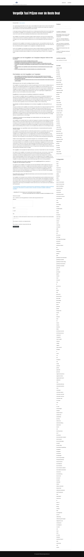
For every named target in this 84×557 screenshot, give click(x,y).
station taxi (58, 420)
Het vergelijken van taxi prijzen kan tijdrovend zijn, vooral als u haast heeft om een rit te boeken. (33, 76)
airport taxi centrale (60, 184)
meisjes (57, 343)
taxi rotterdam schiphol (60, 467)
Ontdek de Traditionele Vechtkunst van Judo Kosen (63, 52)
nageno (57, 345)
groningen (58, 271)
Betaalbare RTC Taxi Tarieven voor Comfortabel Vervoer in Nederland (27, 192)
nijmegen (58, 349)
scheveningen (59, 408)
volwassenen (58, 522)
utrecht (57, 514)
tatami (57, 427)
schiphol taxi (58, 414)
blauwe (57, 206)
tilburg (57, 506)
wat (57, 529)
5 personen (58, 167)
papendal (58, 369)
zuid (57, 545)
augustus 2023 (59, 141)
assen (57, 202)
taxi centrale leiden (60, 441)
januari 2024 (58, 131)
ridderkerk (58, 380)
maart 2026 (58, 78)
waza (57, 531)
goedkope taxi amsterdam (61, 257)
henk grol (58, 280)
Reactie (14, 199)
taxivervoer (58, 498)
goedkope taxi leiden (60, 265)
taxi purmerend (59, 461)
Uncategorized (59, 512)
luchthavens (51, 186)
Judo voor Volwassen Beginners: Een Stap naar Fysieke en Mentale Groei (62, 40)
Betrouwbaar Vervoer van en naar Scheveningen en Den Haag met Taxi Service (63, 35)
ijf (56, 284)
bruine (57, 212)
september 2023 (59, 139)
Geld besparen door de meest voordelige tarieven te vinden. (26, 60)
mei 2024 (58, 123)
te (56, 500)
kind (57, 314)
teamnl (57, 504)
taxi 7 (57, 433)
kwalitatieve (43, 186)
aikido (57, 178)
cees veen (58, 216)
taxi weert (58, 478)
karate (57, 312)
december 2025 (59, 84)
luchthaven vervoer (60, 331)
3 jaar (57, 163)
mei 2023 (58, 147)
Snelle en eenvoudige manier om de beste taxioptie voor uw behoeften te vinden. (30, 69)
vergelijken (15, 188)
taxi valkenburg (59, 473)
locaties (47, 186)
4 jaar (57, 165)
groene (57, 269)
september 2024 (59, 114)
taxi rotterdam (59, 465)
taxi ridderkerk (59, 463)
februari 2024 (59, 129)
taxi (57, 429)
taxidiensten (48, 187)
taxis (57, 494)
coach (57, 222)
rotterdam (58, 390)
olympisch (58, 359)
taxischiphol (58, 496)
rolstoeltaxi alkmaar (60, 384)
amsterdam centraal (60, 196)
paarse (57, 367)
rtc (57, 404)
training (57, 508)
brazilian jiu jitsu (59, 208)
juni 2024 (58, 121)
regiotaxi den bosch (60, 378)
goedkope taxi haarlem (60, 263)
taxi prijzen (35, 187)
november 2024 (59, 110)
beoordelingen (18, 186)
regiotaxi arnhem (59, 376)
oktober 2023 (58, 137)
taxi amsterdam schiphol (61, 437)
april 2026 (58, 76)
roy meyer (58, 400)
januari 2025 (58, 106)
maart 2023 (58, 151)
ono (57, 361)
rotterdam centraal (60, 394)
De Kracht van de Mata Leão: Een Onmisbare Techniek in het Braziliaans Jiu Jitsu (38, 193)
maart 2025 (58, 102)
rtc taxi (57, 406)
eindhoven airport (59, 245)
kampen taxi (58, 310)
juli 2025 (57, 94)
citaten (57, 220)
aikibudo (58, 176)
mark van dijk (58, 339)
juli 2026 (57, 70)
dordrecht (58, 241)
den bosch (58, 235)
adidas (57, 174)
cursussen (58, 227)
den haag (58, 237)
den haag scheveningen (61, 239)
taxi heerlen (58, 453)
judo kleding (58, 300)
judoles (57, 308)
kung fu (57, 325)
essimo (57, 249)
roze (57, 402)
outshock (58, 365)
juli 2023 (57, 143)
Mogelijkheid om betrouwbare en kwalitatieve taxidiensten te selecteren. (29, 62)
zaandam (58, 537)
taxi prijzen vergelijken (41, 187)
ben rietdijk (58, 204)
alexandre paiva (59, 188)
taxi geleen (58, 449)
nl (56, 351)
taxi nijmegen (58, 455)
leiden (57, 329)
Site (13, 213)
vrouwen (58, 527)
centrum (58, 218)
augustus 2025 (59, 92)
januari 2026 (58, 82)
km (57, 320)
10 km (57, 161)
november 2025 (59, 86)
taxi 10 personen (59, 431)
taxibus (57, 484)
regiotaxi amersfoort (60, 373)
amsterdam (58, 192)
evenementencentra (30, 186)
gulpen (57, 273)
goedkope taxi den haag (61, 261)
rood (57, 388)
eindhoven (58, 243)
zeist (57, 541)
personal (58, 371)
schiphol (58, 410)
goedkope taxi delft (60, 259)
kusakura (58, 327)
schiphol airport (59, 412)
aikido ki (57, 180)
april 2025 (58, 100)
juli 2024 (57, 119)
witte (57, 533)
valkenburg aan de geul (60, 518)
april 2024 (58, 125)
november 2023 (59, 135)
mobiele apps (15, 187)
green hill (58, 267)
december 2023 (59, 133)
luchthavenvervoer (60, 333)
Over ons (64, 2)
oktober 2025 (59, 88)
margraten (58, 337)
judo (57, 292)
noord (57, 353)
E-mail (14, 210)
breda (57, 210)
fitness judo (58, 251)
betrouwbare (23, 186)
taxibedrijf (58, 482)
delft (57, 229)
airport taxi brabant (60, 182)
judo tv (57, 304)
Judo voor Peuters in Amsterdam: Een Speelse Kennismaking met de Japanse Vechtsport (62, 44)
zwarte (57, 547)
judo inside (58, 298)
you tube (58, 535)
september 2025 (59, 90)
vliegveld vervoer (59, 520)
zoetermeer (58, 543)
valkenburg (58, 516)
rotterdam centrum (60, 396)
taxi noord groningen (60, 457)
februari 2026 (58, 80)
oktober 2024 (59, 112)
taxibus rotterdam (59, 486)
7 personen (58, 171)
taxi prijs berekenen (60, 459)
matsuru (58, 341)
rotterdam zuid (59, 398)
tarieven (30, 187)
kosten (57, 322)
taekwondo (58, 424)
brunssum (58, 214)
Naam (14, 207)
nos (57, 355)
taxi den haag (59, 445)
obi (57, 357)
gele (57, 255)
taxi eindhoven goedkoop (61, 447)
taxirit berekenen (59, 492)
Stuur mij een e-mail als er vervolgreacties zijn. (21, 221)
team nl (57, 502)
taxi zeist (58, 480)
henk (57, 278)
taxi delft (58, 443)
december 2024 (59, 108)
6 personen (58, 169)
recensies (27, 187)
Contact (69, 2)
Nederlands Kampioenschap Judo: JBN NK (62, 48)
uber (57, 510)
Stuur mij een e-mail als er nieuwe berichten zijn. (22, 224)
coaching (58, 225)
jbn (57, 288)
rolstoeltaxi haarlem (60, 386)
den (57, 233)
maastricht (58, 335)
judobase (58, 306)
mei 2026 (58, 74)
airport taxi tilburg (59, 186)
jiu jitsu (57, 290)
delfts (57, 231)
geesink (57, 253)
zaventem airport (59, 539)
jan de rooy (58, 286)
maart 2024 (58, 127)
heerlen (57, 276)
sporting (58, 418)
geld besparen (37, 186)
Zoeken (58, 24)
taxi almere (58, 435)
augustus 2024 (59, 117)
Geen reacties (22, 23)
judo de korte (58, 296)
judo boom (58, 294)
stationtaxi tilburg (59, 422)
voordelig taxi (58, 524)
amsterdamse (59, 198)
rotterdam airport (59, 392)
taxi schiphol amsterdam (61, 469)
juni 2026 (58, 72)
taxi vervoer (58, 475)
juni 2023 (58, 145)
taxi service (58, 471)
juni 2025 (58, 96)
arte (57, 200)
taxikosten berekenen (60, 490)
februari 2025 (58, 104)
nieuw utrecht (59, 347)
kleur (57, 318)
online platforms (21, 187)
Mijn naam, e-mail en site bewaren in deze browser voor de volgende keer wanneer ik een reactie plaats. (34, 216)
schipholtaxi (58, 416)
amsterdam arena (59, 194)
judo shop (58, 302)
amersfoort (58, 190)
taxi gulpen (58, 451)
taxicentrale (58, 488)
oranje (57, 363)
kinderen (58, 316)
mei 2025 (58, 98)
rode (57, 382)
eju (56, 247)
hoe (57, 282)
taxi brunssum (59, 439)
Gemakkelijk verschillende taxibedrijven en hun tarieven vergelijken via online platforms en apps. (33, 63)
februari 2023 (58, 153)
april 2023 (58, 149)
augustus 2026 (59, 68)
